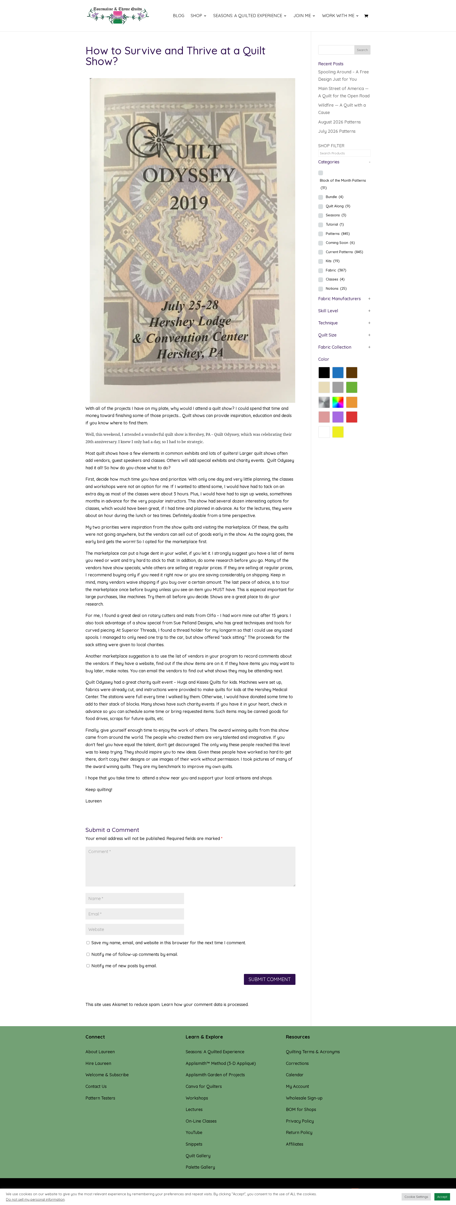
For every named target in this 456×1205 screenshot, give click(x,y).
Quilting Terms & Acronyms (313, 1051)
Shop (196, 16)
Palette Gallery (200, 1167)
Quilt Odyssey (226, 434)
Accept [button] (442, 1197)
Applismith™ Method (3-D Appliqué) (221, 1063)
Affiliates (294, 1144)
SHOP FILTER (331, 145)
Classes (335, 279)
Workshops (197, 1098)
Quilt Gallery (198, 1155)
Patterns (338, 233)
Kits (333, 261)
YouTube (194, 1132)
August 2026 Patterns (339, 122)
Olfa (211, 615)
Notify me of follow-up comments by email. (134, 954)
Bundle (334, 197)
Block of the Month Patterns (343, 184)
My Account (297, 1086)
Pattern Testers (100, 1098)
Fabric (336, 270)
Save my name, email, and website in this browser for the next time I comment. (168, 942)
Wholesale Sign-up (304, 1098)
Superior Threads (139, 630)
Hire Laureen (98, 1063)
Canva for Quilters (204, 1086)
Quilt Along (338, 206)
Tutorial (335, 224)
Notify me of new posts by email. (124, 965)
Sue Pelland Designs (193, 623)
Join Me (302, 16)
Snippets (194, 1144)
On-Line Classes (201, 1121)
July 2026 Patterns (337, 131)
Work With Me (338, 16)
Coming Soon (340, 242)
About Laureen (100, 1051)
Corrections (297, 1063)
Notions (336, 288)
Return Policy (299, 1132)
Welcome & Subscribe (107, 1074)
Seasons (336, 215)
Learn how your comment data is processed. (205, 1004)
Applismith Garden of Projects (215, 1074)
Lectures (194, 1109)
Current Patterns (344, 252)
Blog (178, 16)
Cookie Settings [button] (416, 1197)
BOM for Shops (301, 1109)
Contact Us (96, 1086)
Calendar (295, 1074)
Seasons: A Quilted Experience (247, 16)
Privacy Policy (300, 1121)
